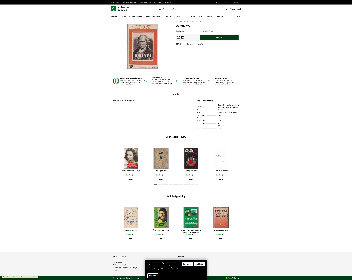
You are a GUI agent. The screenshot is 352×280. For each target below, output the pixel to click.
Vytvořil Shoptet (233, 278)
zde (148, 271)
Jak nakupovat (115, 2)
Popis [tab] (176, 94)
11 (196, 184)
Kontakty (168, 2)
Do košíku (219, 37)
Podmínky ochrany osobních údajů (150, 2)
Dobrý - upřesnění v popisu (227, 113)
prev (114, 165)
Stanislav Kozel (223, 110)
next (238, 165)
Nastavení (153, 276)
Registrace (236, 2)
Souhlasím (199, 264)
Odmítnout (187, 264)
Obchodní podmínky (129, 2)
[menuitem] (114, 16)
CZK (216, 2)
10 (192, 184)
